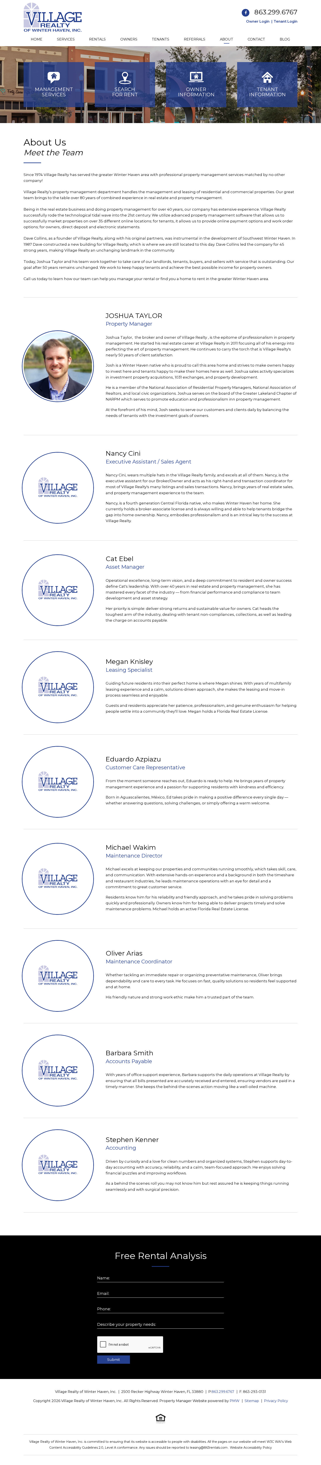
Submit (113, 1360)
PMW (235, 1401)
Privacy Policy (276, 1401)
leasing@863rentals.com (209, 1448)
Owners (128, 39)
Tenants (160, 39)
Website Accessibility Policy (251, 1448)
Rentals (97, 39)
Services (66, 39)
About (226, 39)
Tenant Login (285, 21)
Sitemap (252, 1401)
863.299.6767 (275, 12)
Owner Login (257, 21)
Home (36, 39)
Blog (285, 39)
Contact (256, 39)
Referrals (194, 39)
